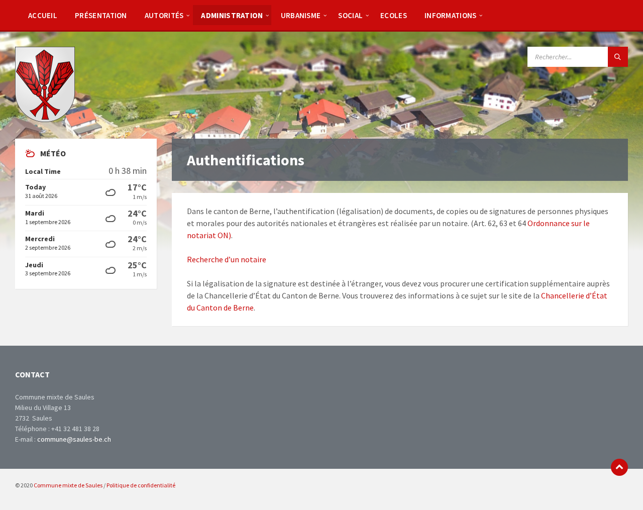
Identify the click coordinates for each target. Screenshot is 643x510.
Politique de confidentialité (140, 485)
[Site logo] (45, 119)
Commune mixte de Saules (68, 485)
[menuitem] (42, 15)
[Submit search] (618, 57)
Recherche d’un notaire (226, 259)
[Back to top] (619, 467)
